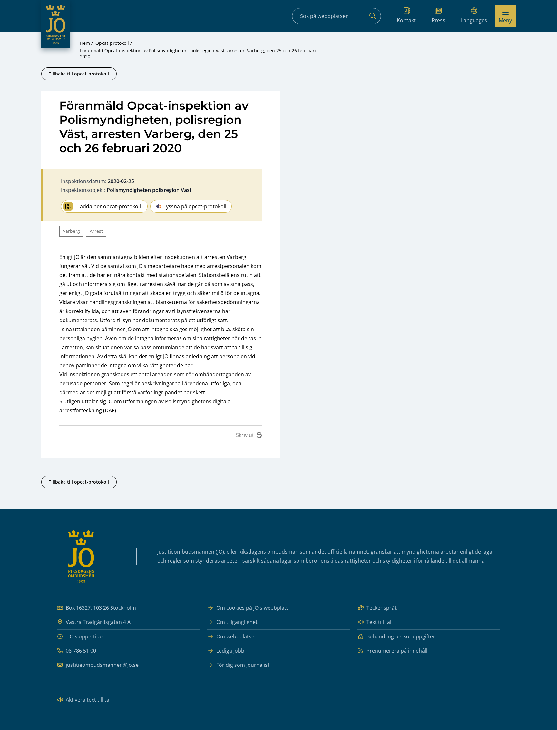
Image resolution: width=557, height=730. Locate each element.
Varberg (71, 231)
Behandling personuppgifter (400, 636)
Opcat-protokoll (112, 43)
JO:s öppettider (86, 636)
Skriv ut (245, 435)
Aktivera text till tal (88, 699)
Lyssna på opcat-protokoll (194, 206)
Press (438, 20)
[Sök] (372, 16)
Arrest (96, 231)
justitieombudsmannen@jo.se (102, 664)
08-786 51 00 (81, 650)
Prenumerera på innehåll (396, 650)
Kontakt (406, 20)
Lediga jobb (230, 650)
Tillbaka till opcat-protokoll (79, 74)
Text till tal (378, 622)
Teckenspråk (381, 607)
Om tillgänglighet (237, 622)
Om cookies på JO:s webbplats (252, 607)
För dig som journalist (242, 664)
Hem (85, 43)
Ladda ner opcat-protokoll (109, 206)
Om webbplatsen (237, 636)
